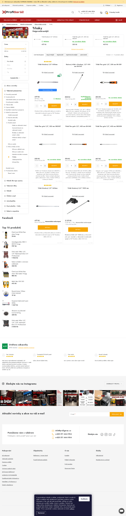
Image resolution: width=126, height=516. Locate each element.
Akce (16, 65)
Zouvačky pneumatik (11, 94)
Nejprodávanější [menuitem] (71, 55)
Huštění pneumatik (13, 115)
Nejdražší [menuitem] (60, 55)
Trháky (14, 157)
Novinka (16, 69)
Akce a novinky (12, 86)
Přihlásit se (117, 414)
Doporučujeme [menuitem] (39, 55)
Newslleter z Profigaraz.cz (9, 481)
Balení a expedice (13, 211)
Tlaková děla (9, 105)
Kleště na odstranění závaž (19, 125)
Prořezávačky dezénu (12, 171)
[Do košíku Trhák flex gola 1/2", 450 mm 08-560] (84, 165)
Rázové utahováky (13, 117)
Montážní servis (10, 168)
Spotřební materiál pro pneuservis (15, 110)
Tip (16, 72)
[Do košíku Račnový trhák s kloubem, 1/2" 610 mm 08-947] (84, 104)
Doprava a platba (31, 5)
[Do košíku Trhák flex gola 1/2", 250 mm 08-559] (115, 104)
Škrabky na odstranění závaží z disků (18, 134)
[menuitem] (10, 20)
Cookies (41, 5)
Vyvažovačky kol (10, 97)
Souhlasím (84, 499)
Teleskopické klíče (17, 159)
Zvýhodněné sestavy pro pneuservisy (15, 99)
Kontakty (67, 455)
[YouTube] (110, 434)
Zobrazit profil (113, 384)
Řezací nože (11, 173)
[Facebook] (102, 434)
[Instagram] (106, 434)
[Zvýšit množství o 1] (45, 105)
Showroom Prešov (70, 468)
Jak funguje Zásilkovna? (8, 472)
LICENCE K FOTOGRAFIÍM (9, 475)
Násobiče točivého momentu (19, 154)
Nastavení (41, 513)
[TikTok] (114, 434)
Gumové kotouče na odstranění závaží (17, 129)
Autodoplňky (11, 201)
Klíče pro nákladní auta (18, 149)
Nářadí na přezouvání (12, 112)
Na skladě (16, 61)
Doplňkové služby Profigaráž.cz (10, 478)
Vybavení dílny (12, 186)
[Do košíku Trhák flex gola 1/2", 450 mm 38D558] (115, 165)
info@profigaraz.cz (63, 430)
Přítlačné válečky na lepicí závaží (19, 139)
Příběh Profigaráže (70, 460)
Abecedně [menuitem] (83, 55)
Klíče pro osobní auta (18, 152)
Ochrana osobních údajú (8, 468)
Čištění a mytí (11, 196)
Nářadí (9, 191)
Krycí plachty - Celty (13, 206)
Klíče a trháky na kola (14, 147)
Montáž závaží (12, 123)
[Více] (119, 20)
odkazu (72, 509)
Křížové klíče (15, 162)
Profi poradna (68, 464)
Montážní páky (12, 120)
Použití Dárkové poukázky (40, 460)
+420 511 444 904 (88, 11)
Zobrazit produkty (78, 2)
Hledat (72, 12)
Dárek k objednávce (7, 485)
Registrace (119, 5)
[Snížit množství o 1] (36, 105)
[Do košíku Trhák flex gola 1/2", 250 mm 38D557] (54, 165)
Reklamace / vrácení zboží (40, 455)
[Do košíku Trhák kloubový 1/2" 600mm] (54, 106)
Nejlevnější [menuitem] (50, 55)
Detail (48, 227)
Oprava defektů (10, 107)
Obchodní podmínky (18, 5)
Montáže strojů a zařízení (103, 460)
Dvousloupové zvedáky (12, 102)
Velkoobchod (99, 455)
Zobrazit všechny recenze (26, 348)
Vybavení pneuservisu (14, 91)
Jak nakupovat (5, 5)
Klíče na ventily (12, 144)
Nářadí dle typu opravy (14, 181)
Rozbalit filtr (14, 78)
